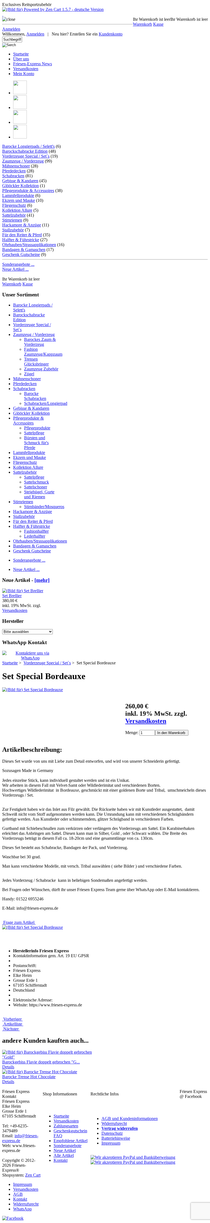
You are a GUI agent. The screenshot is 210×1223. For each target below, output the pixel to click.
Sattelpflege (34, 433)
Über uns (21, 59)
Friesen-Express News (32, 63)
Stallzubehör (13, 230)
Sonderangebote (67, 1145)
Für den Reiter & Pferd (22, 234)
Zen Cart (32, 1175)
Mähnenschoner (16, 166)
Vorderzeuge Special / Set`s (47, 663)
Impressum (110, 1143)
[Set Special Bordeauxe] (32, 689)
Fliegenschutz (14, 205)
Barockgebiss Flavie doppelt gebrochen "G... (41, 1062)
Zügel (29, 374)
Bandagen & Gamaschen (23, 249)
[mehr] (41, 580)
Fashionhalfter (36, 531)
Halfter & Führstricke (20, 239)
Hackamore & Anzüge (21, 225)
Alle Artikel (64, 1155)
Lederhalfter (34, 536)
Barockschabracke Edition (25, 151)
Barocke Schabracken (35, 396)
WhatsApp (22, 1209)
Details (8, 1067)
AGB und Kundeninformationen (129, 1118)
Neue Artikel (65, 1150)
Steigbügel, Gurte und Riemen (39, 494)
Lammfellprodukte (18, 195)
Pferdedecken (14, 171)
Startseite (21, 54)
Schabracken (13, 175)
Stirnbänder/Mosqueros (44, 506)
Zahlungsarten (66, 1126)
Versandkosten (25, 68)
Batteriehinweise (115, 1138)
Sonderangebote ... (18, 264)
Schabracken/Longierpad (45, 403)
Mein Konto (23, 73)
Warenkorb (142, 24)
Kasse (158, 24)
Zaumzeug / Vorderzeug (23, 161)
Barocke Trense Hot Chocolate (29, 1076)
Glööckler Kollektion (20, 185)
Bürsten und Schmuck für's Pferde (36, 442)
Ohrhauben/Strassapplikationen (29, 244)
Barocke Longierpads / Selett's (28, 146)
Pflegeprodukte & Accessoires (28, 190)
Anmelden (11, 29)
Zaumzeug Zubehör (41, 369)
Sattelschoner (35, 487)
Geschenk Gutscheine (21, 254)
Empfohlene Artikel (71, 1140)
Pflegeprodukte (37, 428)
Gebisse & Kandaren (20, 180)
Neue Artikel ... (15, 269)
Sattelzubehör (14, 215)
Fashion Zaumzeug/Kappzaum (43, 351)
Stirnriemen (12, 220)
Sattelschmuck (36, 482)
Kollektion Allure (17, 210)
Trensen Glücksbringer (36, 361)
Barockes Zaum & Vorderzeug (40, 342)
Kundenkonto (110, 34)
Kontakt (61, 1160)
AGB (18, 1194)
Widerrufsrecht (114, 1123)
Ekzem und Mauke (18, 200)
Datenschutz (112, 1133)
